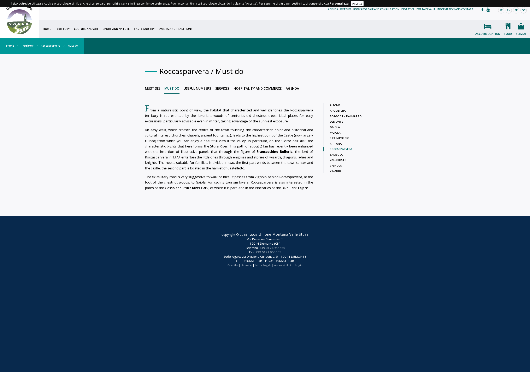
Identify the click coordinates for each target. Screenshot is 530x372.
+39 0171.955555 (272, 248)
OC (523, 10)
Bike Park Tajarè (295, 188)
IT (501, 10)
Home (47, 29)
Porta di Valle (426, 9)
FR (516, 10)
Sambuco (336, 154)
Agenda (333, 9)
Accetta (357, 3)
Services (222, 88)
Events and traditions (176, 29)
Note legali (263, 265)
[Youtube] (489, 9)
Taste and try (144, 29)
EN (509, 10)
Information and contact (455, 9)
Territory (62, 29)
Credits (233, 265)
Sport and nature (116, 29)
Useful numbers (197, 88)
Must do (171, 88)
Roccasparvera (50, 45)
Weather (345, 9)
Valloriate (338, 160)
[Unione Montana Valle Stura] (19, 18)
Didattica (407, 9)
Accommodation (487, 34)
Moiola (335, 132)
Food (508, 34)
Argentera (338, 110)
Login (298, 265)
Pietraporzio (339, 138)
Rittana (336, 143)
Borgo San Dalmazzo (345, 116)
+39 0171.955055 (268, 252)
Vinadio (335, 171)
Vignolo (336, 165)
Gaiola (335, 127)
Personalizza (339, 3)
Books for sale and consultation (376, 9)
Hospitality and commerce (258, 88)
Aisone (335, 105)
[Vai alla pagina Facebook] (483, 9)
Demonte (336, 121)
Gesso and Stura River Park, (187, 188)
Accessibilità (282, 265)
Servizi (521, 34)
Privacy (246, 265)
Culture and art (86, 29)
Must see (152, 88)
